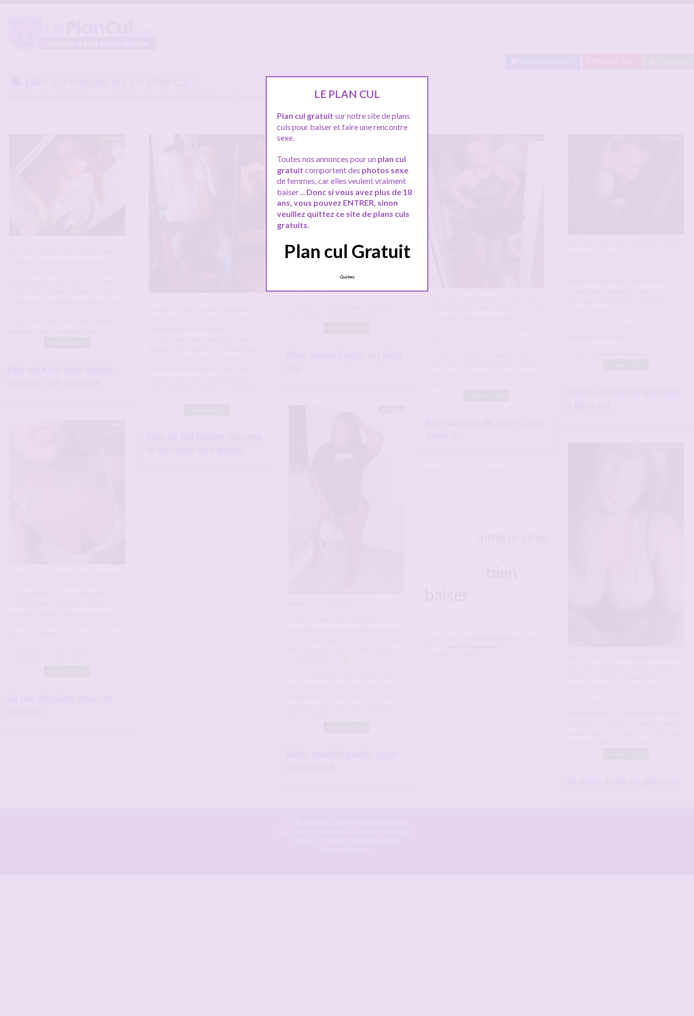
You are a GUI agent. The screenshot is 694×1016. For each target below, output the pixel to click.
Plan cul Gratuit (347, 251)
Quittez (347, 276)
